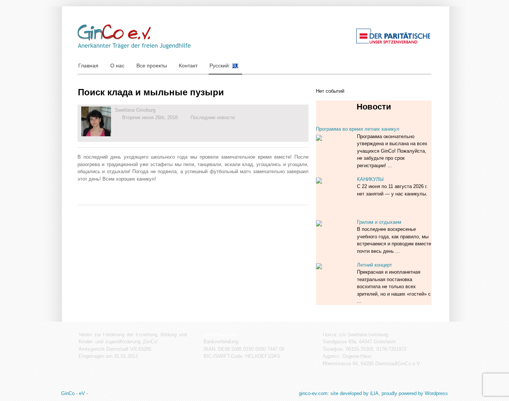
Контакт (188, 66)
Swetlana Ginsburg (135, 110)
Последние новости (212, 117)
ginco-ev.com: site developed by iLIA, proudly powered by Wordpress (373, 393)
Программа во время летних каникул (357, 129)
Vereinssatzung (220, 334)
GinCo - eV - (74, 393)
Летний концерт (374, 265)
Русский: (220, 66)
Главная (88, 66)
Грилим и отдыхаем (379, 222)
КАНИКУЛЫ (370, 179)
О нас (117, 66)
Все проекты (151, 66)
